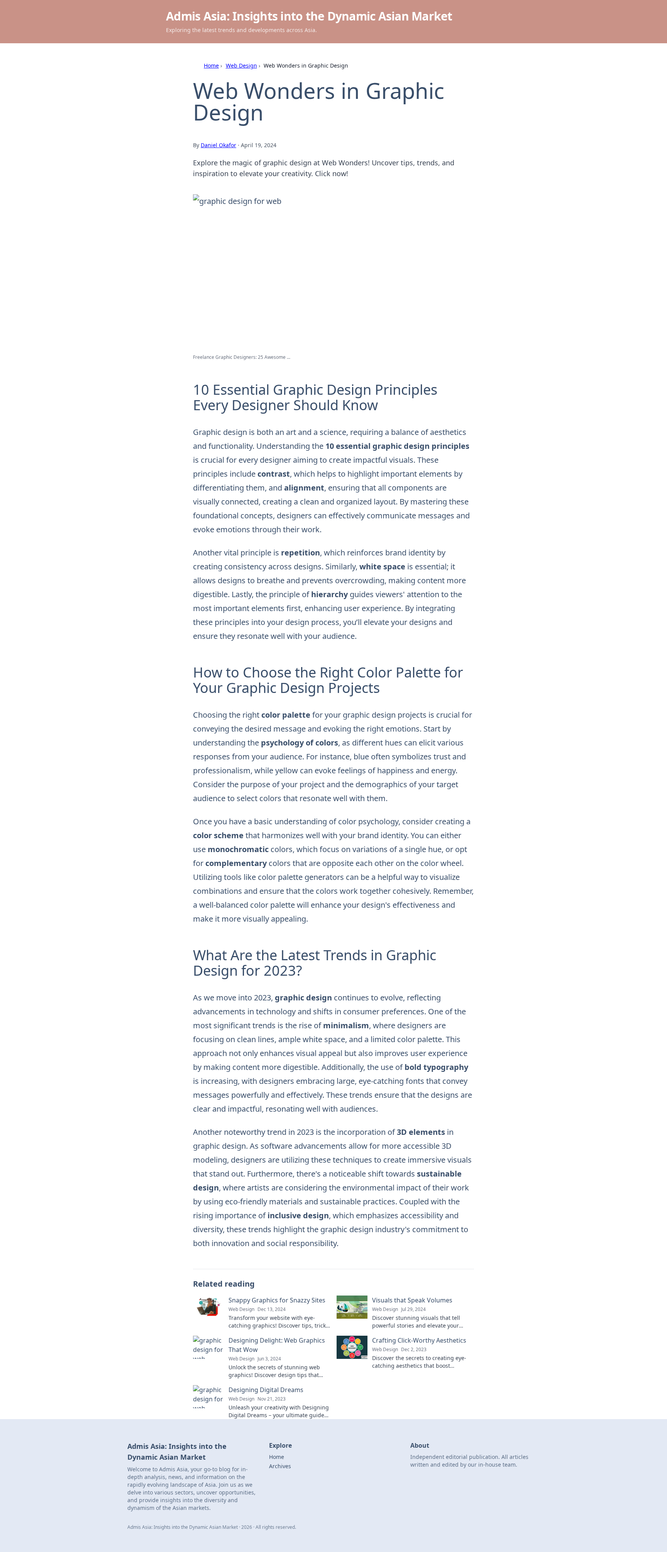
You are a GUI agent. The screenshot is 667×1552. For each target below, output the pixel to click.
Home (211, 65)
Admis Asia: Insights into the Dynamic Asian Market (309, 16)
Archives (280, 1466)
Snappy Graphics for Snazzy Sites (277, 1300)
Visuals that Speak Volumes (412, 1300)
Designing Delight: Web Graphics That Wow (277, 1345)
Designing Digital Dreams (266, 1390)
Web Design (241, 65)
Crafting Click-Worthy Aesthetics (419, 1340)
